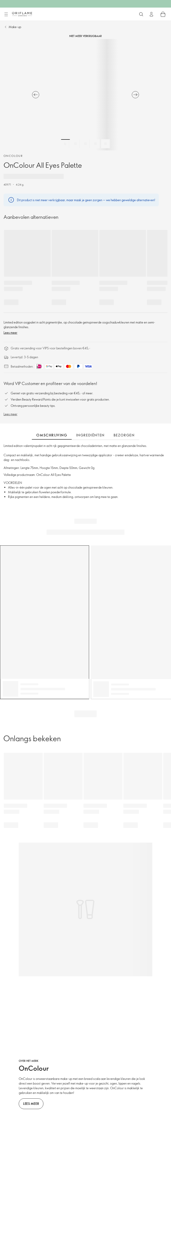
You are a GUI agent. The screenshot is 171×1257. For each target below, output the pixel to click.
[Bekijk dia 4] (95, 143)
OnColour (13, 156)
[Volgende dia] (135, 94)
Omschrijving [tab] (51, 435)
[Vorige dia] (35, 94)
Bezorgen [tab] (124, 435)
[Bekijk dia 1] (65, 143)
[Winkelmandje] (163, 14)
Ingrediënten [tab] (90, 435)
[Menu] (6, 14)
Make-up (15, 27)
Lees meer (10, 332)
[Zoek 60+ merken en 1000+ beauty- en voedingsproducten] (141, 14)
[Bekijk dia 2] (75, 143)
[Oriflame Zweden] (22, 14)
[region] (85, 94)
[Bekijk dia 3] (85, 143)
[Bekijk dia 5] (105, 143)
